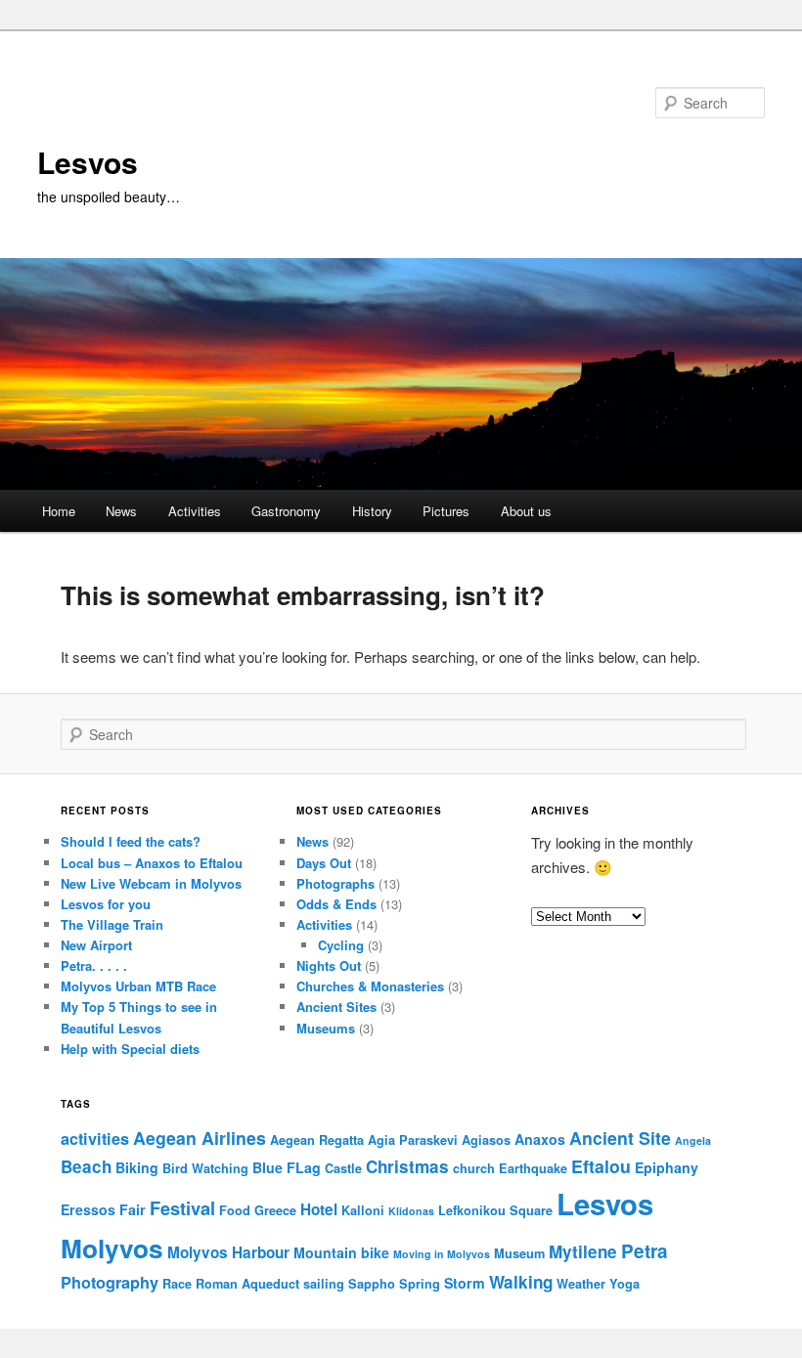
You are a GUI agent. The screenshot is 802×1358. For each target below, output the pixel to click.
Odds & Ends (336, 904)
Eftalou (601, 1166)
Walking (521, 1281)
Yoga (624, 1283)
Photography (109, 1282)
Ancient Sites (336, 1006)
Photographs (335, 883)
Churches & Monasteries (370, 986)
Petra (644, 1251)
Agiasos (486, 1140)
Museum (519, 1253)
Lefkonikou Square (495, 1210)
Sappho (371, 1283)
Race (177, 1283)
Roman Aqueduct (247, 1283)
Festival (182, 1208)
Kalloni (362, 1210)
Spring (419, 1283)
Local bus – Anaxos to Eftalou (152, 863)
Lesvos (87, 162)
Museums (325, 1028)
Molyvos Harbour (228, 1252)
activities (95, 1138)
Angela (693, 1140)
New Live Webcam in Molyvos (151, 883)
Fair (132, 1209)
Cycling (341, 945)
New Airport (96, 945)
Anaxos (539, 1139)
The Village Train (112, 924)
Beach (86, 1166)
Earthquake (533, 1168)
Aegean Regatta (317, 1140)
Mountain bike (341, 1252)
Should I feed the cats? (130, 841)
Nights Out (328, 965)
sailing (323, 1283)
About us (526, 511)
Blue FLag (286, 1167)
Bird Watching (205, 1168)
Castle (343, 1168)
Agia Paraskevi (413, 1140)
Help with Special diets (130, 1048)
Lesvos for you (106, 904)
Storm (464, 1282)
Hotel (318, 1209)
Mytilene (583, 1251)
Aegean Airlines (199, 1137)
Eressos (88, 1209)
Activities (194, 511)
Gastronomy (286, 511)
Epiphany (666, 1167)
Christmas (407, 1166)
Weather (581, 1283)
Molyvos (112, 1247)
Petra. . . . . (94, 965)
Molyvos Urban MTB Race (138, 986)
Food (234, 1210)
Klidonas (411, 1211)
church (474, 1168)
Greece (275, 1210)
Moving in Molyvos (441, 1254)
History (372, 511)
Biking (136, 1167)
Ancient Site (620, 1137)
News (121, 511)
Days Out (323, 863)
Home (58, 511)
